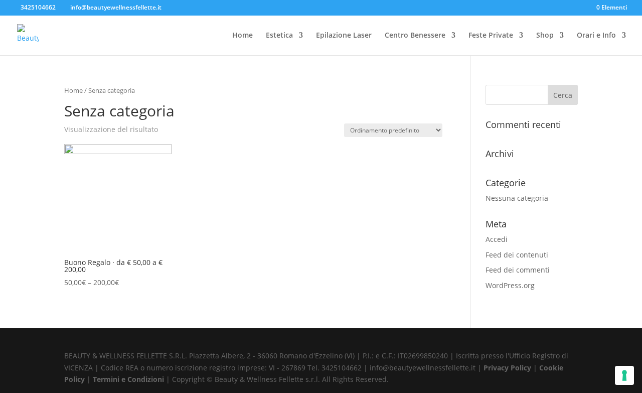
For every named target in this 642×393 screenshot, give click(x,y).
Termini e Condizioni (129, 379)
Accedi (497, 239)
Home (242, 36)
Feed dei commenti (518, 270)
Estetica (279, 36)
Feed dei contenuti (517, 254)
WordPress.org (510, 285)
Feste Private (490, 36)
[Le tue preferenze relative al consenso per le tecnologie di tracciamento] (624, 375)
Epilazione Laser (344, 36)
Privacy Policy (508, 367)
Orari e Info (596, 36)
